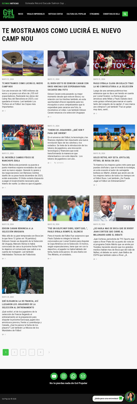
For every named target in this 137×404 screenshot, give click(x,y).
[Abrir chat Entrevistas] (130, 397)
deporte (60, 163)
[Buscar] (125, 14)
